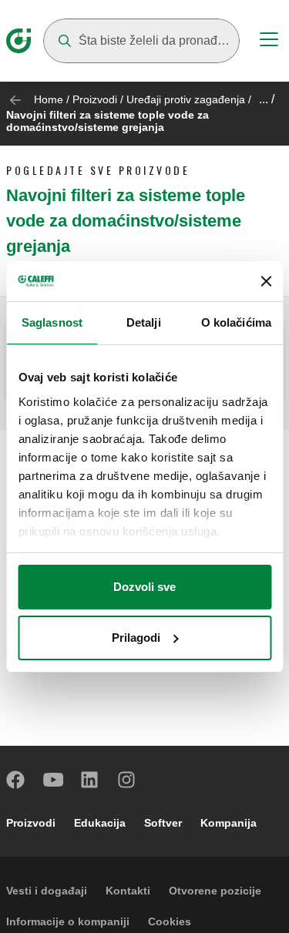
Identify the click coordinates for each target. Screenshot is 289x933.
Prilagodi (136, 637)
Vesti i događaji (46, 890)
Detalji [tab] (143, 322)
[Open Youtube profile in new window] (53, 779)
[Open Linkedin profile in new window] (90, 779)
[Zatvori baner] (265, 281)
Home (48, 99)
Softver (163, 823)
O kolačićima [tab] (236, 322)
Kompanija (228, 823)
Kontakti (128, 890)
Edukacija (100, 823)
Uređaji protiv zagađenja (185, 99)
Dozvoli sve (144, 586)
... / (266, 99)
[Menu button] (269, 42)
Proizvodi (94, 99)
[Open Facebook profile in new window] (16, 779)
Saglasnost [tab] (52, 322)
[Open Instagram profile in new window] (127, 779)
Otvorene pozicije (215, 890)
